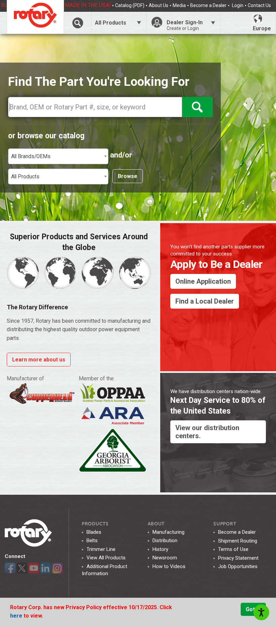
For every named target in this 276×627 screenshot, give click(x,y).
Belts (92, 540)
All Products (110, 23)
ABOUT (156, 524)
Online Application (203, 281)
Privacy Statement (238, 558)
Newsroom (164, 558)
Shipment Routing (237, 541)
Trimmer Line (101, 549)
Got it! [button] (253, 609)
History (160, 549)
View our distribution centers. (207, 432)
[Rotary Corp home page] (35, 17)
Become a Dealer (208, 5)
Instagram (57, 568)
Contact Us (259, 5)
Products (95, 524)
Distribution (164, 540)
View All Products (106, 558)
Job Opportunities (237, 566)
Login (237, 5)
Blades (94, 532)
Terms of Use (233, 549)
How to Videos (168, 566)
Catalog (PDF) (129, 5)
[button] (58, 156)
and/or (121, 155)
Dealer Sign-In (185, 25)
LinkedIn (45, 568)
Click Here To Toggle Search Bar (77, 23)
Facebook (10, 568)
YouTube (33, 568)
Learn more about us (38, 359)
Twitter (21, 568)
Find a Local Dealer (204, 301)
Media (179, 5)
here (17, 616)
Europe (262, 28)
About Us (158, 5)
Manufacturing (168, 532)
